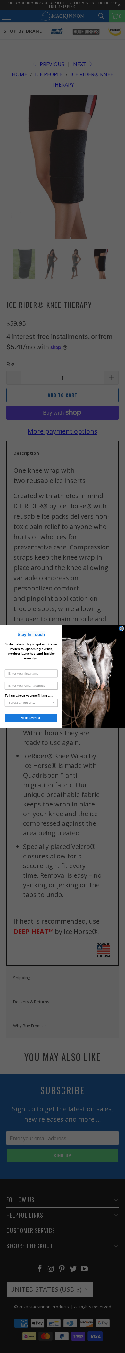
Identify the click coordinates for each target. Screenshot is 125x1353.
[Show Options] (54, 702)
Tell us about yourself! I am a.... (29, 695)
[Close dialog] (121, 628)
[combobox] (30, 702)
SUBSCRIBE (31, 718)
